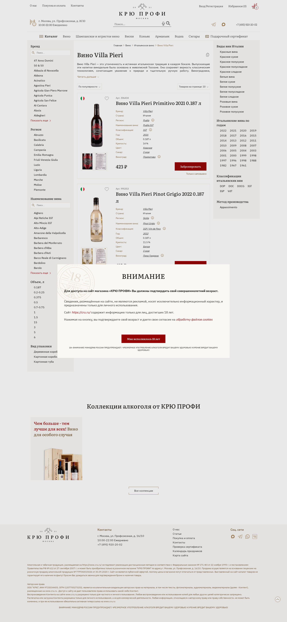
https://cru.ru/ (81, 312)
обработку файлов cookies (194, 319)
